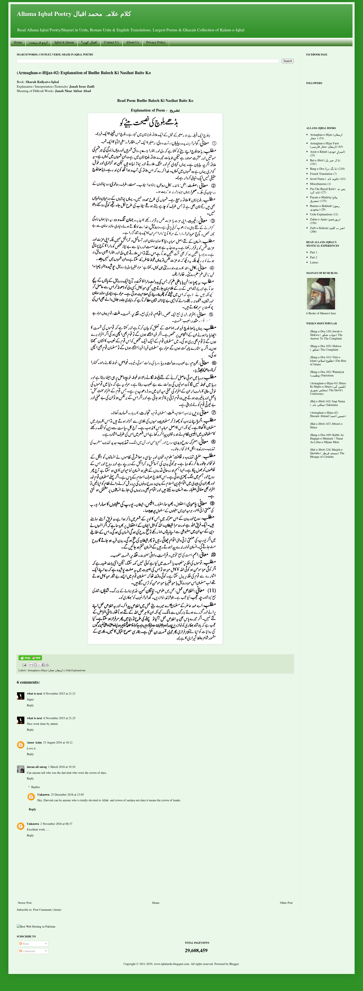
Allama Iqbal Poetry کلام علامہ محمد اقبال (74, 13)
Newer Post (25, 903)
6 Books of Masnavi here (321, 313)
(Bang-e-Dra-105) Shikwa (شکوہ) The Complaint (325, 347)
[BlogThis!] (35, 665)
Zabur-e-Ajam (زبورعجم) (325, 219)
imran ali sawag (37, 767)
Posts (25, 944)
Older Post (286, 903)
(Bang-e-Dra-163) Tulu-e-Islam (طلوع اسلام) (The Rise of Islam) (328, 360)
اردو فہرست (38, 42)
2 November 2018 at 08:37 (56, 824)
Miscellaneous (318, 184)
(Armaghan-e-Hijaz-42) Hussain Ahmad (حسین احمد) (328, 414)
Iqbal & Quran (64, 42)
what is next (34, 693)
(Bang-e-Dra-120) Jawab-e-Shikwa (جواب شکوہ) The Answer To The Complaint (326, 334)
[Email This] (31, 665)
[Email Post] (24, 664)
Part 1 (313, 252)
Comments (28, 951)
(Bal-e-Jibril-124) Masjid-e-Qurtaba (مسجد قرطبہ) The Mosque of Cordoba (327, 453)
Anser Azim (34, 742)
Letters (314, 262)
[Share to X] (39, 665)
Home (18, 42)
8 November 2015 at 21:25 (59, 718)
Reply (30, 705)
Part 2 (313, 257)
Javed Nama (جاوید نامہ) (325, 179)
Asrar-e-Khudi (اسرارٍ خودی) (327, 152)
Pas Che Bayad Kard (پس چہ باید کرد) (327, 190)
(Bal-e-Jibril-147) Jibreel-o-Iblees (326, 425)
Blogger (234, 964)
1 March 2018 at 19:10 (61, 767)
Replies (35, 787)
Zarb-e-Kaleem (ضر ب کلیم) (327, 228)
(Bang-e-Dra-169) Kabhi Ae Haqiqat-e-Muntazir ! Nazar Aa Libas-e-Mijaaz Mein (327, 438)
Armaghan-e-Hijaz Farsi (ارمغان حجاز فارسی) (324, 145)
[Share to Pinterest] (47, 665)
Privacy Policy (156, 42)
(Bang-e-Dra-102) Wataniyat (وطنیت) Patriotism (327, 373)
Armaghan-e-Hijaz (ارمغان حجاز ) (45, 670)
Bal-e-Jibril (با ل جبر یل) (325, 160)
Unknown (43, 794)
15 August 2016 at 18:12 (57, 742)
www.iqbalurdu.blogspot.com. (172, 964)
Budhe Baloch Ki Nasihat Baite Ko (165, 100)
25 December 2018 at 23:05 (67, 794)
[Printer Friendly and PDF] (30, 659)
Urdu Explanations (75, 670)
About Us (132, 42)
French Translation (321, 174)
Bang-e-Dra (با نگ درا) (323, 169)
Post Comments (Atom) (47, 910)
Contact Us (111, 42)
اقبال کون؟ (89, 42)
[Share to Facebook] (43, 665)
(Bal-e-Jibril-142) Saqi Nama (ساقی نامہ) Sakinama (327, 403)
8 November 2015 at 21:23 (59, 693)
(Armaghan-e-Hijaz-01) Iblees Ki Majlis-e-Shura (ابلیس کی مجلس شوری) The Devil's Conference (328, 388)
